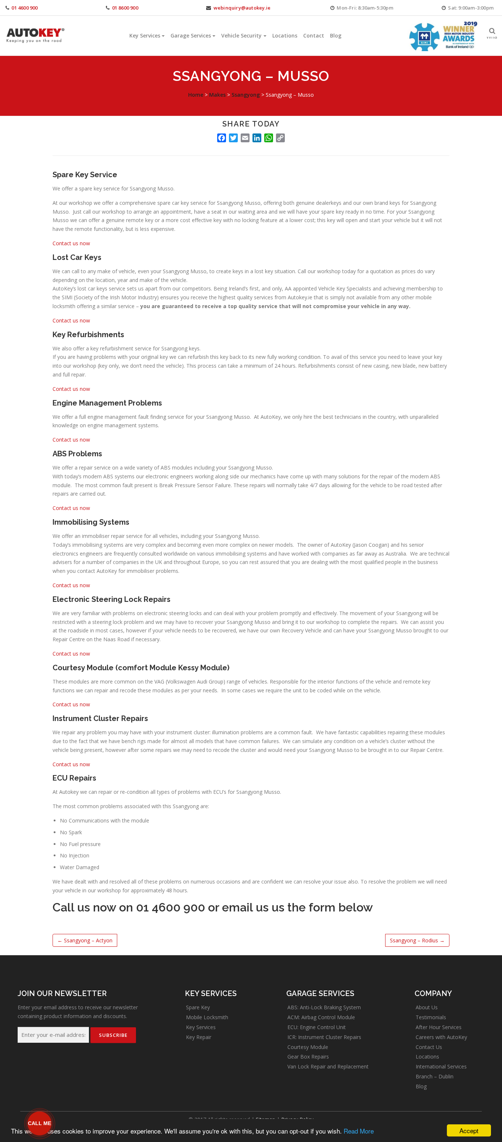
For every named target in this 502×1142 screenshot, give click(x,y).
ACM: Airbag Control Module (321, 1017)
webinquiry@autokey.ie (242, 7)
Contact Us (429, 1046)
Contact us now (71, 243)
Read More (359, 1130)
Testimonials (431, 1017)
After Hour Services (439, 1027)
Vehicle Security (241, 35)
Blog (335, 35)
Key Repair (198, 1037)
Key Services (144, 35)
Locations (284, 35)
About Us (427, 1007)
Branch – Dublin (434, 1076)
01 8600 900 (125, 7)
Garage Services (191, 35)
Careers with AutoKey (441, 1037)
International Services (441, 1066)
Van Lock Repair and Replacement (328, 1066)
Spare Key (198, 1007)
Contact (313, 35)
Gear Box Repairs (308, 1056)
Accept (468, 1130)
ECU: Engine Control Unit (316, 1027)
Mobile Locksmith (207, 1017)
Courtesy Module (307, 1046)
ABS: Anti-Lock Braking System (324, 1007)
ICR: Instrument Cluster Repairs (324, 1037)
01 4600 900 (24, 7)
